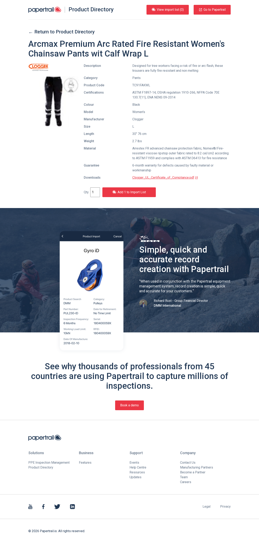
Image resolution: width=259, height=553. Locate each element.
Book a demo (129, 405)
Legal (206, 506)
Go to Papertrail (215, 10)
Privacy (225, 506)
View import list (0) (170, 10)
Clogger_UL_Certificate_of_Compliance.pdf (163, 177)
